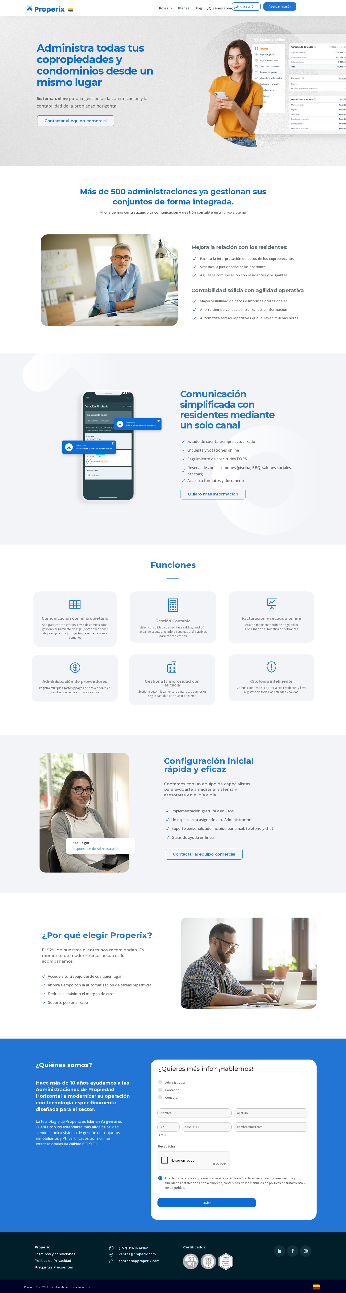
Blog (198, 8)
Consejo (171, 1097)
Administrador (175, 1082)
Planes (183, 8)
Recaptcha (166, 1146)
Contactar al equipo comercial (75, 120)
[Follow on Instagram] (305, 1251)
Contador (172, 1090)
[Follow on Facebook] (292, 1251)
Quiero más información (213, 494)
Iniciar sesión (246, 6)
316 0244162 (138, 1248)
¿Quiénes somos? (222, 8)
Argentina (111, 1121)
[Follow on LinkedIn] (279, 1251)
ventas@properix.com (137, 1254)
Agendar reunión (280, 6)
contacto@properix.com (139, 1261)
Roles (163, 8)
